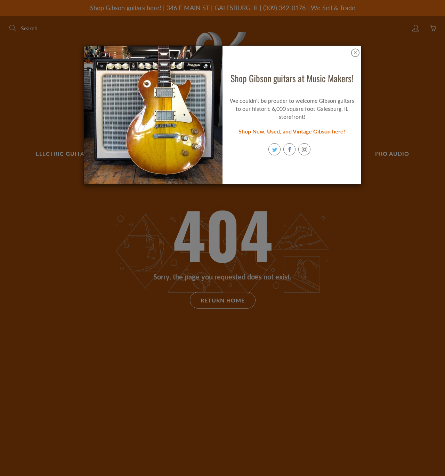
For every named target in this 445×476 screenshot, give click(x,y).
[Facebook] (289, 149)
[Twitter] (274, 149)
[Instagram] (304, 149)
